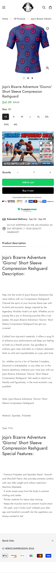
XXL (47, 116)
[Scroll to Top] (51, 557)
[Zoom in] (47, 68)
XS (5, 116)
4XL (15, 124)
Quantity (6, 172)
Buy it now (28, 190)
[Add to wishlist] (47, 28)
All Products (19, 18)
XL (38, 116)
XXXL (6, 124)
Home (5, 18)
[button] (50, 7)
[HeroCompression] (28, 7)
